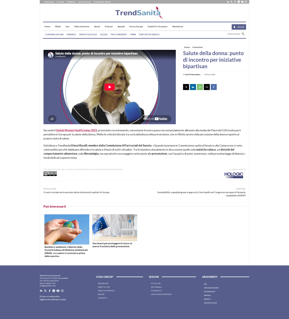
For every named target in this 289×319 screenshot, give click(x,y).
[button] (236, 34)
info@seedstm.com (48, 286)
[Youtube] (242, 2)
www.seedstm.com (48, 283)
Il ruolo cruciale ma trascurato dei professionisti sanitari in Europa (76, 192)
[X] (186, 87)
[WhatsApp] (200, 87)
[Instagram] (246, 2)
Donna (187, 47)
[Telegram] (239, 2)
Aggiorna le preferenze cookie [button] (53, 299)
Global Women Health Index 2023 (76, 130)
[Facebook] (235, 2)
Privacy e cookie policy (50, 296)
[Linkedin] (228, 2)
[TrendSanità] (144, 13)
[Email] (207, 87)
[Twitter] (231, 2)
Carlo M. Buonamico (192, 74)
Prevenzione (198, 47)
